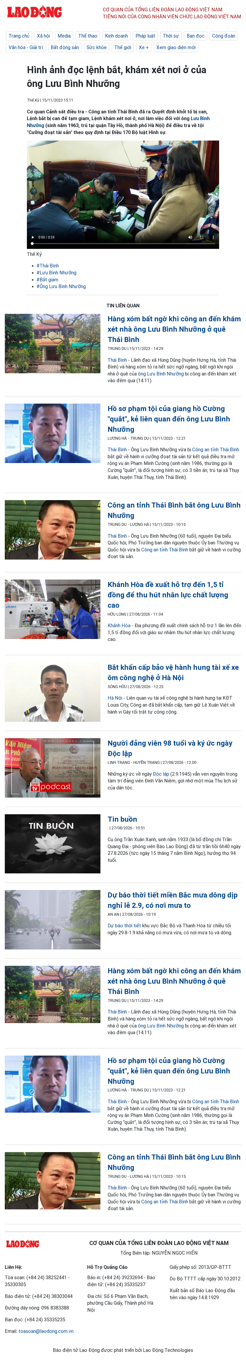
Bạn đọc (195, 36)
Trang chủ (19, 36)
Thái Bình (117, 360)
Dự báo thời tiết (124, 926)
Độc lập (161, 774)
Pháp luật (145, 36)
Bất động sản (65, 47)
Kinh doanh (116, 36)
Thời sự (171, 36)
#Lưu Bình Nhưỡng (56, 273)
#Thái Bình (48, 266)
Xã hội (43, 36)
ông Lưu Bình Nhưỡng (161, 374)
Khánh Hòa (119, 625)
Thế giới (122, 47)
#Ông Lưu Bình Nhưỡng (61, 286)
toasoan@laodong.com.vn (46, 1331)
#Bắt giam (47, 280)
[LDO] (52, 344)
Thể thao (87, 36)
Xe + (144, 47)
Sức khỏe (96, 47)
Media (64, 36)
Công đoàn (223, 36)
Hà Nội (115, 698)
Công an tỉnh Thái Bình (215, 449)
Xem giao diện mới (176, 47)
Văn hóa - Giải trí (26, 47)
